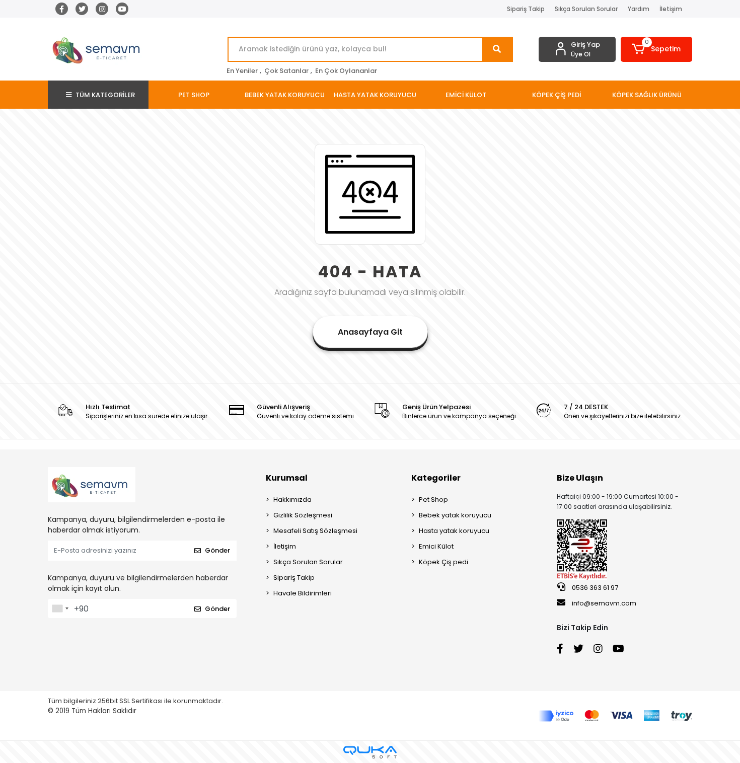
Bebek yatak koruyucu (455, 515)
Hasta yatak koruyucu (454, 531)
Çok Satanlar (286, 70)
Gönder (217, 550)
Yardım (638, 9)
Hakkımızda (292, 499)
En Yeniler (242, 70)
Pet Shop (433, 499)
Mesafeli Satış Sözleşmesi (315, 531)
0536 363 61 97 (594, 587)
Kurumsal (287, 478)
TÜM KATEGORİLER (105, 95)
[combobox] (59, 608)
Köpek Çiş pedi (443, 562)
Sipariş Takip (526, 9)
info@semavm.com (604, 603)
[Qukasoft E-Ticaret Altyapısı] (370, 752)
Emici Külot (436, 546)
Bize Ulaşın (580, 478)
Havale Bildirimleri (302, 593)
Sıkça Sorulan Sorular (586, 9)
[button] (657, 49)
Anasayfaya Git (370, 332)
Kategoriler (436, 478)
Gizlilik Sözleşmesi (302, 515)
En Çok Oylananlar (346, 70)
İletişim (670, 9)
